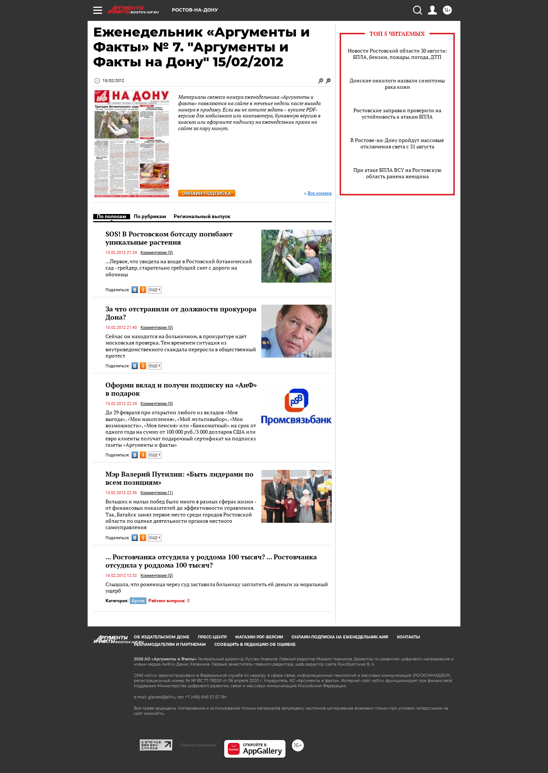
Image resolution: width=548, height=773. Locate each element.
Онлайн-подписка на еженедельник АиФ (340, 637)
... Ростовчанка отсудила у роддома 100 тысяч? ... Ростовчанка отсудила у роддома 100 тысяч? (211, 560)
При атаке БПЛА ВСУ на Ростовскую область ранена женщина (397, 173)
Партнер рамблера (198, 745)
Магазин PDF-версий (259, 637)
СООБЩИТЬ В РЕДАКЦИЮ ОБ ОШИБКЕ (255, 644)
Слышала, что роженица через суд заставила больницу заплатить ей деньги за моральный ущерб (216, 587)
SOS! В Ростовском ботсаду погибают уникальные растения (169, 237)
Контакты (408, 637)
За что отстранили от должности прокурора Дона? (180, 312)
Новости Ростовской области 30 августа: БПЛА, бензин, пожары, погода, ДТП (397, 53)
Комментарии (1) (157, 492)
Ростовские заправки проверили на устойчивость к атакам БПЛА (397, 113)
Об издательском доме (161, 637)
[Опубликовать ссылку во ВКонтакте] (135, 289)
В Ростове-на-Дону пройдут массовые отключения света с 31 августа (397, 143)
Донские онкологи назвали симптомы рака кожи (397, 83)
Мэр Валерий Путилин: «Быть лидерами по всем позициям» (179, 478)
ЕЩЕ (154, 289)
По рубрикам (150, 216)
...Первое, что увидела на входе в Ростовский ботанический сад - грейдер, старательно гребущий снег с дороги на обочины (178, 267)
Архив (138, 600)
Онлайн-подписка (206, 193)
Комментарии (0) (157, 252)
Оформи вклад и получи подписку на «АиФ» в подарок (181, 389)
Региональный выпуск (202, 216)
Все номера (320, 193)
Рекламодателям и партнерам (170, 644)
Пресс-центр (212, 637)
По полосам (111, 216)
